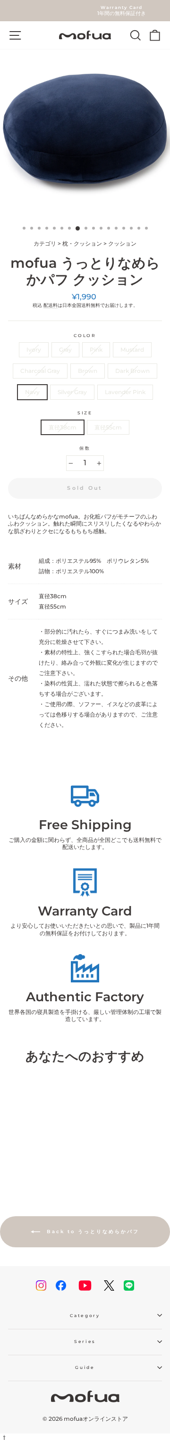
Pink (96, 349)
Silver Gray (72, 392)
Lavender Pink (125, 392)
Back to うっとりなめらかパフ (91, 1231)
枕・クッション (82, 243)
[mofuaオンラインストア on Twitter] (109, 1285)
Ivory (33, 349)
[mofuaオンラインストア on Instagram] (41, 1285)
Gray (65, 349)
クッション (122, 243)
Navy (32, 392)
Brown (87, 370)
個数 (84, 448)
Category (85, 1315)
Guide (84, 1367)
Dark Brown (132, 370)
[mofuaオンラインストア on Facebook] (61, 1285)
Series (85, 1341)
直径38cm (62, 427)
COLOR (85, 335)
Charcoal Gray (40, 370)
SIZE (85, 412)
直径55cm (108, 427)
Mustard (132, 349)
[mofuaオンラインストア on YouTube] (85, 1285)
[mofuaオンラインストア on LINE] (129, 1285)
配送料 (50, 305)
